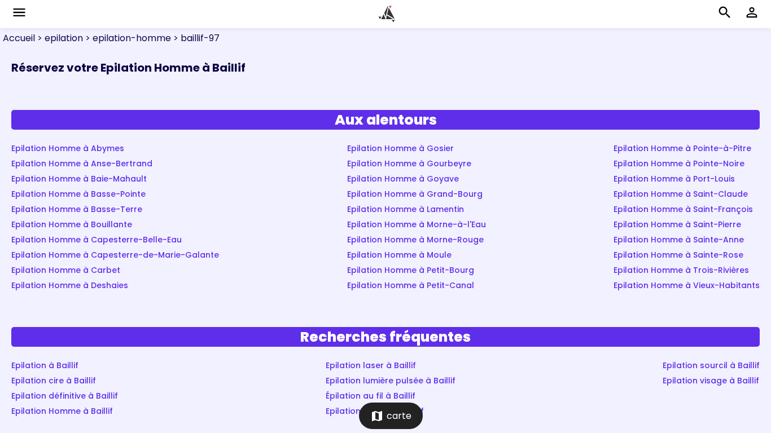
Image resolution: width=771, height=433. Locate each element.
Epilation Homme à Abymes (67, 148)
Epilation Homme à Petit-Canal (410, 285)
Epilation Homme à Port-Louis (674, 178)
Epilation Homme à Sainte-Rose (678, 254)
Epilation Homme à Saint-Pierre (677, 224)
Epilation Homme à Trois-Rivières (681, 270)
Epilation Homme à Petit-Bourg (410, 270)
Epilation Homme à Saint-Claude (681, 194)
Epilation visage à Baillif (711, 380)
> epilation (59, 38)
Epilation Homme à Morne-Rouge (415, 239)
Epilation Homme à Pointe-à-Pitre (682, 148)
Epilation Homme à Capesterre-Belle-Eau (96, 239)
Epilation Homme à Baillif (62, 411)
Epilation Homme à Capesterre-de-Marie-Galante (115, 254)
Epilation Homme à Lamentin (405, 209)
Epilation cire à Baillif (53, 380)
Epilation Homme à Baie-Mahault (79, 178)
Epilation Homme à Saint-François (683, 209)
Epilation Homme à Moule (399, 254)
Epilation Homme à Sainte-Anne (679, 239)
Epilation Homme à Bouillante (71, 224)
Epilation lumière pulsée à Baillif (390, 380)
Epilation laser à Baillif (371, 365)
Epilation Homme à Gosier (400, 148)
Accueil (19, 38)
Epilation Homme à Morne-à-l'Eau (416, 224)
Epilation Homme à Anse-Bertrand (81, 163)
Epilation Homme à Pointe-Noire (679, 163)
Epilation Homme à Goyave (403, 178)
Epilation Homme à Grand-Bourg (415, 194)
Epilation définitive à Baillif (64, 395)
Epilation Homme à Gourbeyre (409, 163)
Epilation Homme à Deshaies (69, 285)
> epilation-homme (127, 38)
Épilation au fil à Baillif (370, 395)
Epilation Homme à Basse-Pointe (78, 194)
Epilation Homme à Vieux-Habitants (687, 285)
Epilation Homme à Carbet (65, 270)
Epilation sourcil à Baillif (711, 365)
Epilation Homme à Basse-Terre (76, 209)
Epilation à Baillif (44, 365)
